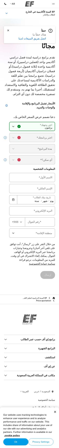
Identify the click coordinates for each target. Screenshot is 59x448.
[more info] (5, 137)
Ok (15, 441)
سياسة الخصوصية (46, 400)
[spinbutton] (52, 201)
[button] (53, 4)
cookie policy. (12, 435)
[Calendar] (13, 199)
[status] (29, 34)
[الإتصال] (5, 4)
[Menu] (6, 13)
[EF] (29, 4)
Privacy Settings (40, 441)
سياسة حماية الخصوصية (42, 264)
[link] (40, 13)
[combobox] (32, 126)
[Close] (8, 30)
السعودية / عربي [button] (42, 391)
